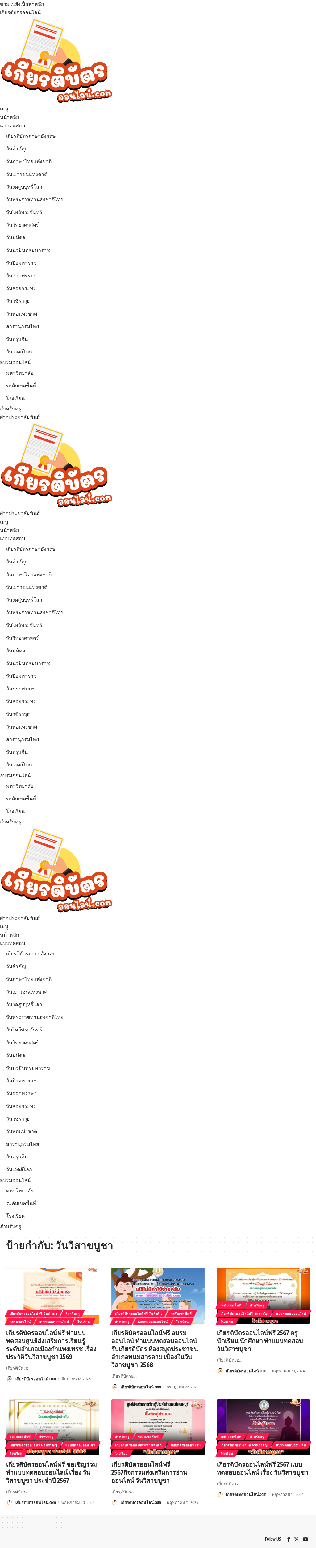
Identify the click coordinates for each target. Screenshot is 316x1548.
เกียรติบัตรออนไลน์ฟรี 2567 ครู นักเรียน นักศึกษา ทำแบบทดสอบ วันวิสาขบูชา (260, 1340)
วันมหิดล (15, 237)
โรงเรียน (15, 398)
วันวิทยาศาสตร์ (22, 225)
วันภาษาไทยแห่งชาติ (29, 161)
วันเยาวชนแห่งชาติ (26, 174)
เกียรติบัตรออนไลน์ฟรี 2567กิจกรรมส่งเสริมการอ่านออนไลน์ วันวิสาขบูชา (149, 1472)
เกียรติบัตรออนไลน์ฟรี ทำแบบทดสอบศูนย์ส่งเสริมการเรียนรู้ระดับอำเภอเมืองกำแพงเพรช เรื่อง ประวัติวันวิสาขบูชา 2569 (51, 1344)
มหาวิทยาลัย (19, 373)
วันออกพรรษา (21, 275)
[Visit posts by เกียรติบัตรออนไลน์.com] (9, 1378)
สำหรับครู (10, 409)
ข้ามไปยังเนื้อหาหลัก (22, 4)
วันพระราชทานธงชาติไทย (34, 199)
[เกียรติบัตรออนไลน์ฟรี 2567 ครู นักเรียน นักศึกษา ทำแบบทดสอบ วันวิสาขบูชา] (263, 1296)
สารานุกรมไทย (22, 326)
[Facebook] (289, 1539)
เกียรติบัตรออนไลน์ (20, 12)
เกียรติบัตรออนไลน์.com (35, 1378)
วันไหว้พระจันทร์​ (24, 212)
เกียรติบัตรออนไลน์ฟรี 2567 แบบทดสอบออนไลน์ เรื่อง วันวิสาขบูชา (262, 1468)
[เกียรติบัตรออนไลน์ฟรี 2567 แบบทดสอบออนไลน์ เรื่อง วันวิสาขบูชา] (263, 1427)
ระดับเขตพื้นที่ (21, 385)
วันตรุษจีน (17, 339)
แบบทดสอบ (12, 125)
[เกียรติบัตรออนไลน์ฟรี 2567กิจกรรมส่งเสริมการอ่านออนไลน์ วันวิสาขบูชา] (157, 1427)
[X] (297, 1539)
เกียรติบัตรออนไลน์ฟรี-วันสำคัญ (33, 1313)
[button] (158, 108)
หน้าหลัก (9, 117)
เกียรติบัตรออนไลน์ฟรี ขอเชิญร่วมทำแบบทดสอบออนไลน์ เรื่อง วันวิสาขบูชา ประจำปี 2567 (51, 1472)
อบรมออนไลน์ (15, 362)
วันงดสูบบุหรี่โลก (24, 187)
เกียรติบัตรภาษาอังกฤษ (31, 136)
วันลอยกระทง (21, 288)
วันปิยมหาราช (21, 263)
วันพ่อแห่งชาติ (21, 314)
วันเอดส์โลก (19, 352)
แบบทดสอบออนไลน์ (54, 1322)
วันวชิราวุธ (18, 301)
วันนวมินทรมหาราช (28, 250)
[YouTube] (305, 1539)
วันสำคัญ (16, 148)
